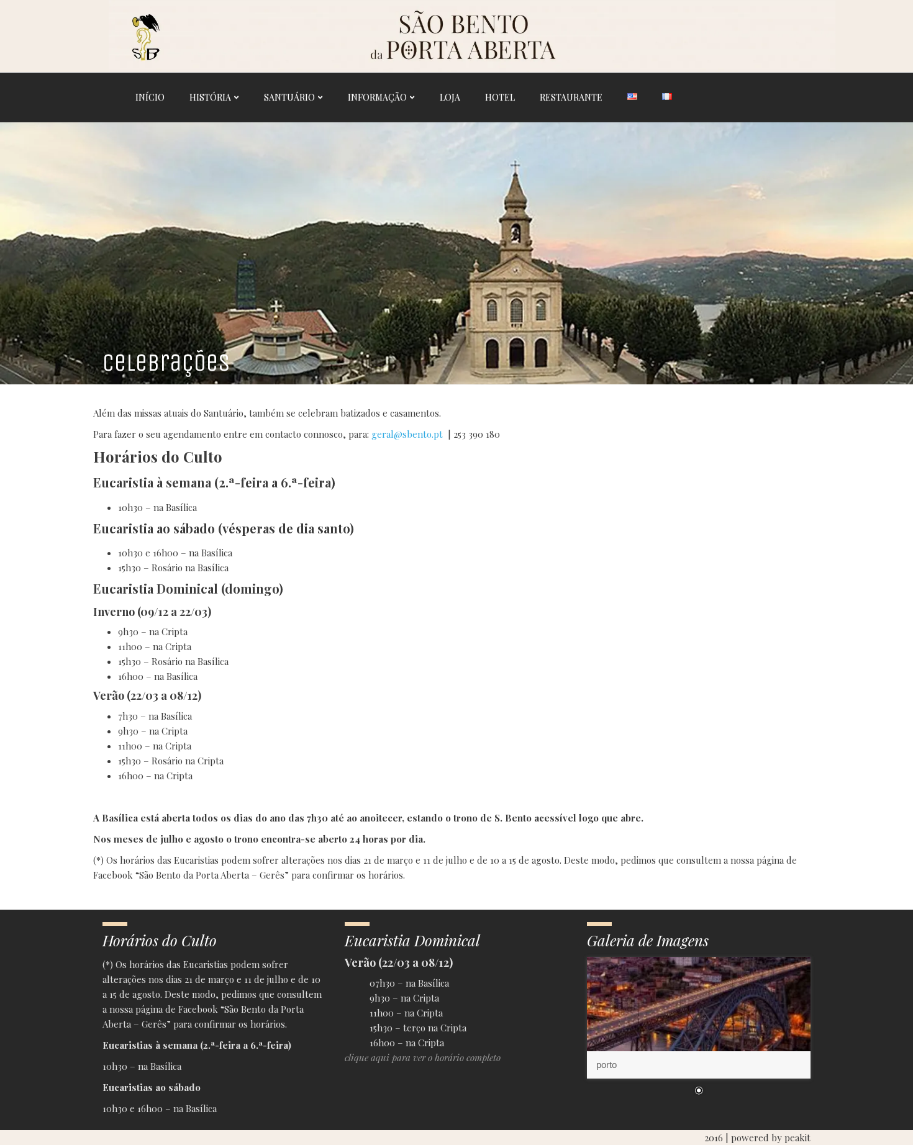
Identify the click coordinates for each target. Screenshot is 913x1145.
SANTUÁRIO (289, 97)
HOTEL (500, 97)
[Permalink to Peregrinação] (699, 1018)
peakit (797, 1137)
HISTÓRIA (210, 97)
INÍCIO (150, 97)
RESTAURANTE (571, 97)
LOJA (450, 97)
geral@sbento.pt (407, 434)
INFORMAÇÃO (377, 97)
